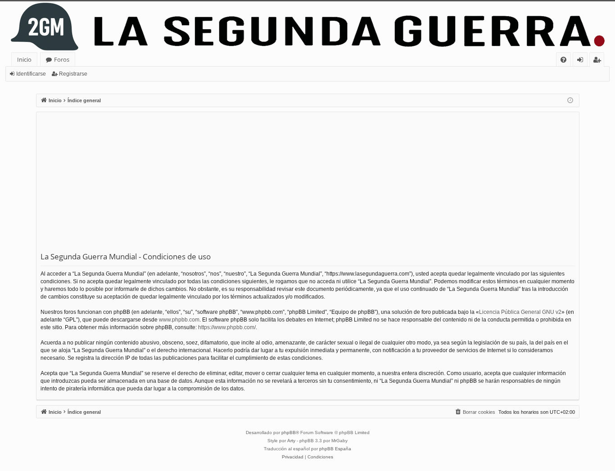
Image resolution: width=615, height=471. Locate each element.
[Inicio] (307, 26)
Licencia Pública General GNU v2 (520, 312)
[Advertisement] (308, 184)
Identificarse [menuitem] (582, 61)
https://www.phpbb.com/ (227, 327)
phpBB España (335, 448)
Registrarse (73, 74)
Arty (291, 440)
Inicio (24, 59)
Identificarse (31, 74)
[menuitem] (563, 60)
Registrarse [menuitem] (599, 61)
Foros (61, 59)
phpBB (288, 432)
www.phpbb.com (179, 320)
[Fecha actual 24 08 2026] (570, 100)
